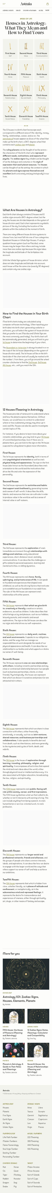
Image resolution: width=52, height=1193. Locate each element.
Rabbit (6, 1179)
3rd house (42, 362)
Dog (15, 1183)
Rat (4, 1167)
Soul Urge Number (10, 1149)
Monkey (17, 1175)
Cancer (30, 1119)
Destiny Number (9, 1153)
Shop (47, 10)
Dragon (6, 1183)
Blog (41, 10)
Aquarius (42, 1123)
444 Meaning (33, 1145)
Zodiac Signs (8, 10)
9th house (10, 760)
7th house (45, 437)
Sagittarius (43, 1115)
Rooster (17, 1179)
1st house (6, 342)
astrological (8, 139)
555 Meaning (33, 1149)
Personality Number (11, 1157)
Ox (4, 1171)
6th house (10, 634)
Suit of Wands (33, 1175)
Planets (6, 1112)
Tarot (18, 10)
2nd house (33, 362)
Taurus (30, 1112)
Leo (29, 1123)
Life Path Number (29, 10)
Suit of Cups (32, 1179)
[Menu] (8, 4)
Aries (29, 1108)
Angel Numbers (34, 1134)
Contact (38, 1094)
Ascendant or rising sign (16, 347)
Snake (5, 1186)
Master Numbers (10, 1141)
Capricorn (42, 1119)
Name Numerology (11, 1145)
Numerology (9, 1134)
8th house (10, 728)
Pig (15, 1186)
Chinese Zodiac (10, 1163)
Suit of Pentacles (34, 1186)
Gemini (30, 1115)
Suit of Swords (33, 1183)
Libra (40, 1108)
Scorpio (41, 1112)
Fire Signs (7, 1115)
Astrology (8, 1104)
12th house (10, 883)
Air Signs (6, 1123)
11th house (10, 854)
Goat (16, 1171)
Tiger (5, 1175)
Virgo (29, 1127)
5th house (10, 605)
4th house (7, 365)
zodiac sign (20, 145)
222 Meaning (33, 1137)
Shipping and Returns (28, 1094)
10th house (11, 789)
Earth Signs (7, 1119)
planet (32, 145)
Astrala (26, 4)
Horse (16, 1167)
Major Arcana (33, 1167)
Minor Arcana (33, 1171)
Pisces (41, 1127)
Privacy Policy (17, 1094)
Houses (6, 1108)
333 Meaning (33, 1141)
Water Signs (8, 1127)
